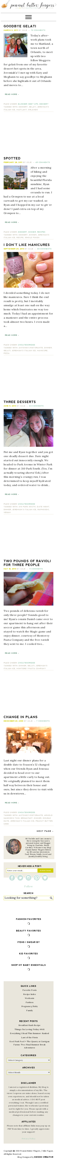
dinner (33, 235)
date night (43, 507)
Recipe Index (29, 994)
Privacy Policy (28, 1138)
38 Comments (44, 249)
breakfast (27, 818)
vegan (7, 512)
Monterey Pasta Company (31, 669)
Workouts (29, 998)
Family (29, 1010)
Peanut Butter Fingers (28, 6)
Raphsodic (43, 510)
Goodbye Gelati (20, 26)
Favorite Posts (29, 990)
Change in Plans (21, 717)
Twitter (21, 878)
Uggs (6, 824)
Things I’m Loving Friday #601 (29, 1029)
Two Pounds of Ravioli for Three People (27, 563)
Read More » (12, 94)
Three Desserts (20, 402)
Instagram (29, 878)
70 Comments (38, 30)
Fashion (30, 1002)
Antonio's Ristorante (31, 348)
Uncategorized (26, 345)
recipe (20, 238)
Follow (28, 886)
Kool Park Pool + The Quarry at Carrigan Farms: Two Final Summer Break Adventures (30, 1044)
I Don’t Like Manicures (27, 245)
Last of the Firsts (29, 1037)
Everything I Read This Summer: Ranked (29, 1033)
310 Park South (27, 507)
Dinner (32, 232)
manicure (42, 351)
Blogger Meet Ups (28, 104)
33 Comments (36, 406)
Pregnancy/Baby (29, 1006)
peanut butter (44, 821)
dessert (23, 107)
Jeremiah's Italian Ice (24, 351)
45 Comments (42, 162)
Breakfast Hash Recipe (30, 1025)
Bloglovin (45, 878)
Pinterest (37, 878)
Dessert (43, 104)
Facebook (13, 878)
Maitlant (21, 110)
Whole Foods (32, 238)
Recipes (41, 232)
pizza (7, 353)
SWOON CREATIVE (43, 1157)
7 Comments (43, 721)
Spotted (12, 158)
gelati (32, 107)
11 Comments (36, 569)
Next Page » (45, 831)
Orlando (33, 110)
